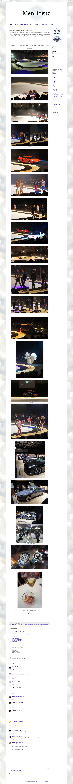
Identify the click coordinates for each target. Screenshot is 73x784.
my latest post (20, 634)
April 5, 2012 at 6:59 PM (19, 702)
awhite (13, 672)
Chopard (18, 624)
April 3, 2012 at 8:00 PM (18, 687)
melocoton (13, 742)
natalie (13, 687)
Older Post (48, 768)
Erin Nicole (14, 736)
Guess (26, 624)
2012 (54, 81)
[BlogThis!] (16, 623)
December (56, 82)
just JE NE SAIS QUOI (15, 638)
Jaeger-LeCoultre (33, 624)
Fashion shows (24, 24)
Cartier (15, 624)
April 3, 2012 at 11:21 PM (20, 696)
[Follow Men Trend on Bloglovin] (57, 53)
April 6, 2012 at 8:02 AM (18, 710)
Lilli (12, 681)
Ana (12, 730)
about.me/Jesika (14, 641)
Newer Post (11, 768)
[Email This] (15, 623)
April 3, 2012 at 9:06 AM (17, 666)
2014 (54, 78)
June (55, 90)
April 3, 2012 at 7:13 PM (17, 681)
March (55, 109)
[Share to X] (17, 623)
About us (44, 24)
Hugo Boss (29, 624)
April (55, 93)
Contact (51, 24)
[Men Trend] (52, 47)
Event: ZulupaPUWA (57, 103)
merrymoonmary (38, 781)
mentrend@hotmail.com (56, 73)
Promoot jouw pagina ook (55, 48)
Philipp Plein (46, 624)
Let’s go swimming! (57, 105)
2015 (54, 77)
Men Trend (53, 46)
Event (20, 624)
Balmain (13, 624)
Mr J (12, 666)
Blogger (46, 781)
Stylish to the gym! (57, 104)
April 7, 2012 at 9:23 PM (19, 721)
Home (11, 24)
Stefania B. (14, 696)
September (56, 86)
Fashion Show (23, 624)
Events (16, 24)
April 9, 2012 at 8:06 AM (19, 736)
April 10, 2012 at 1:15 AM (19, 742)
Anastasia (13, 702)
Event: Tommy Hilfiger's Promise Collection (57, 101)
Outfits (31, 24)
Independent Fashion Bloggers (17, 639)
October (55, 85)
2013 (54, 80)
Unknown (13, 721)
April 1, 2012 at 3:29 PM (20, 631)
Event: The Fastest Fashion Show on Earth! (58, 107)
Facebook (37, 24)
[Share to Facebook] (18, 623)
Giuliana (13, 710)
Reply (13, 653)
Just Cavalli (37, 624)
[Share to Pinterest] (19, 623)
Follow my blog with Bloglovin (16, 640)
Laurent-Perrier (42, 624)
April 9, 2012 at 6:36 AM (17, 730)
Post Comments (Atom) (17, 770)
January (55, 112)
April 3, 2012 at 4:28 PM (18, 672)
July (55, 89)
